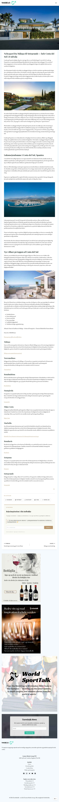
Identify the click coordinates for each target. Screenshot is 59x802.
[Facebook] (24, 773)
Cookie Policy (29, 768)
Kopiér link (47, 499)
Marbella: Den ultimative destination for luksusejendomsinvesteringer (21, 436)
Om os (29, 764)
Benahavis (6, 452)
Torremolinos (7, 369)
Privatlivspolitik (29, 766)
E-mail (37, 499)
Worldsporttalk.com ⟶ (29, 785)
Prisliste (19, 337)
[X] (29, 773)
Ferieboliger (6, 23)
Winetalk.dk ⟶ (30, 781)
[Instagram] (26, 773)
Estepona (6, 469)
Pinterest (19, 499)
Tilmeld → (48, 527)
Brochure (14, 337)
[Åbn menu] (56, 3)
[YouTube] (32, 773)
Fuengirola (6, 402)
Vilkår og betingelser (29, 770)
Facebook (9, 499)
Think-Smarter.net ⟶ (29, 789)
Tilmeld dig (29, 733)
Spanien (15, 23)
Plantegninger (7, 337)
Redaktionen (5, 31)
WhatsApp (28, 499)
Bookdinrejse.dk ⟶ (29, 783)
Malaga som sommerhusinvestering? (13, 353)
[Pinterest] (35, 773)
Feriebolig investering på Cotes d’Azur (13, 545)
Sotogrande (7, 485)
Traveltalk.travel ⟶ (29, 787)
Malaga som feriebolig (49, 545)
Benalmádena (7, 385)
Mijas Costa (7, 418)
